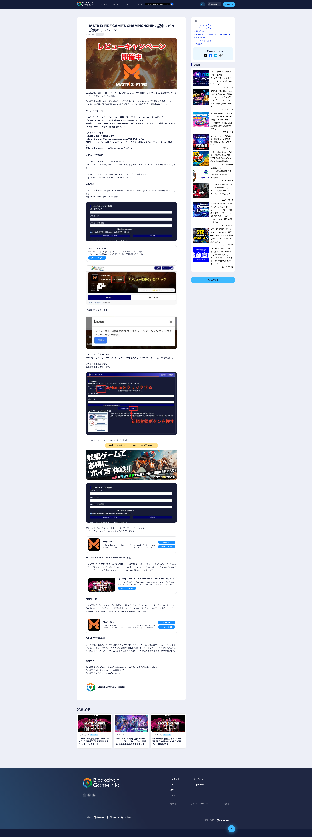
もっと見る (213, 280)
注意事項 (226, 804)
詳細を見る (166, 542)
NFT (127, 4)
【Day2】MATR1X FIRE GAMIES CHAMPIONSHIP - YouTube (146, 579)
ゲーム (116, 4)
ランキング (104, 4)
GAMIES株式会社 (203, 40)
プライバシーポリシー (199, 804)
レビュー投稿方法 (203, 28)
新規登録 (200, 31)
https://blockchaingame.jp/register (102, 196)
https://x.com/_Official (114, 670)
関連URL (200, 43)
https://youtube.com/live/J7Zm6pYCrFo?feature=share (132, 667)
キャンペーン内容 (203, 25)
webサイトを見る (166, 546)
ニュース (173, 795)
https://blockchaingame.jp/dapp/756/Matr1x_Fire (121, 139)
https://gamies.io (112, 673)
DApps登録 (199, 784)
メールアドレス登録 (97, 248)
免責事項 (173, 804)
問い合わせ (198, 779)
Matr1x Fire (201, 37)
